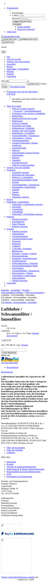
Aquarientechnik (19, 148)
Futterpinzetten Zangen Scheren (25, 153)
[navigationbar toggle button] (9, 39)
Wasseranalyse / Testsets (22, 273)
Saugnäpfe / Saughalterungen (24, 258)
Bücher (10, 66)
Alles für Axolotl (14, 59)
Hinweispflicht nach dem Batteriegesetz (24, 471)
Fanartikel (16, 160)
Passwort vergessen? (26, 29)
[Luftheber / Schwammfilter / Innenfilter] (19, 302)
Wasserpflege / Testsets (22, 138)
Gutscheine (11, 76)
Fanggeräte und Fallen (21, 126)
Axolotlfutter (17, 209)
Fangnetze (16, 241)
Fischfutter (16, 207)
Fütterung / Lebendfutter (22, 177)
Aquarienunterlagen (20, 140)
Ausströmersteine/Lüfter (22, 239)
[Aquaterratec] (10, 36)
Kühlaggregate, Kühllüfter (23, 128)
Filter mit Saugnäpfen (16, 447)
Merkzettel (11, 32)
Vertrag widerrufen (9, 577)
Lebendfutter (17, 212)
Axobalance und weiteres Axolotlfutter (28, 113)
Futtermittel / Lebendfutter (18, 69)
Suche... (44, 84)
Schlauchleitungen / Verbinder (25, 263)
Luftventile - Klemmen (22, 248)
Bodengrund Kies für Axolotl (24, 118)
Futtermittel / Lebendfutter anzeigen (27, 204)
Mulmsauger (17, 121)
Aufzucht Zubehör (20, 123)
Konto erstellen (23, 27)
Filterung (16, 150)
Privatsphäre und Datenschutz (19, 476)
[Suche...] (33, 83)
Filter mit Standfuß (15, 450)
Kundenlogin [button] (12, 8)
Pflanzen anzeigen (20, 219)
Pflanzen (10, 71)
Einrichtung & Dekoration (23, 175)
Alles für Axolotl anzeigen (23, 108)
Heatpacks (16, 244)
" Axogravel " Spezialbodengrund (26, 111)
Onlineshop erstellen (26, 577)
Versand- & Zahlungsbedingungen (21, 467)
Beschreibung (12, 367)
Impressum (11, 462)
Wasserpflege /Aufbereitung (24, 187)
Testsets (15, 192)
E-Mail (15, 15)
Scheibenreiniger (19, 261)
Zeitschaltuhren (18, 278)
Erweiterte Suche (17, 87)
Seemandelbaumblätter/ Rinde (25, 180)
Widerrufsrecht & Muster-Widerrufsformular (25, 469)
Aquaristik (11, 64)
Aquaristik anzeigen (20, 172)
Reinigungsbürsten (20, 256)
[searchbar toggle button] (8, 42)
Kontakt (10, 464)
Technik (15, 182)
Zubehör (10, 74)
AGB (9, 474)
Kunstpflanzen (18, 221)
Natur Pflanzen (18, 224)
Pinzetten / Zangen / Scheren (24, 253)
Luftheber (16, 246)
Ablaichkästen (18, 234)
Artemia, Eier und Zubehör (18, 61)
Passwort (16, 18)
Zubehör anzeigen (19, 231)
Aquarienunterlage (20, 236)
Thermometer (18, 155)
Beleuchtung (17, 116)
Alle (8, 57)
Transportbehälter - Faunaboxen (25, 135)
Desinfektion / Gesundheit (23, 133)
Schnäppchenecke (19, 162)
